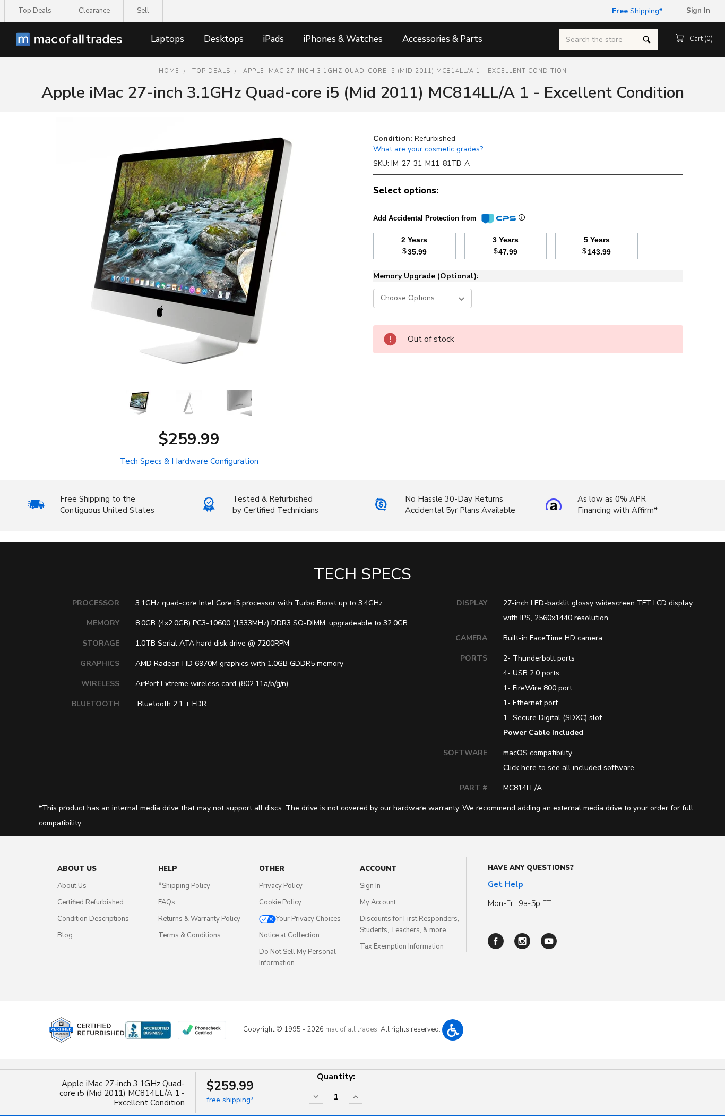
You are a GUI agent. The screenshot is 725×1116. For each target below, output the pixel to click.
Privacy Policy (281, 886)
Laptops (167, 39)
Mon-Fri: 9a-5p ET (519, 903)
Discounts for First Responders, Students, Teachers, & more (409, 924)
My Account (378, 902)
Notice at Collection (289, 935)
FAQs (166, 902)
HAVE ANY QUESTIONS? (531, 868)
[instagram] (522, 941)
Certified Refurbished (90, 902)
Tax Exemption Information (402, 946)
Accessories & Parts (442, 39)
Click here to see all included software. (569, 768)
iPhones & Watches (343, 39)
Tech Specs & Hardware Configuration (189, 461)
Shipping (635, 11)
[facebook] (496, 941)
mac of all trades (351, 1029)
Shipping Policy (184, 886)
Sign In (370, 886)
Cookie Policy (280, 902)
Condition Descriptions (93, 919)
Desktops (224, 39)
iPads (273, 39)
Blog (65, 935)
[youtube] (549, 941)
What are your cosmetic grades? (428, 149)
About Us (72, 886)
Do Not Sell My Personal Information (297, 957)
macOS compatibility (537, 753)
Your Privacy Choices (308, 919)
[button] (452, 1030)
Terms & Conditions (189, 935)
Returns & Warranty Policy (199, 919)
